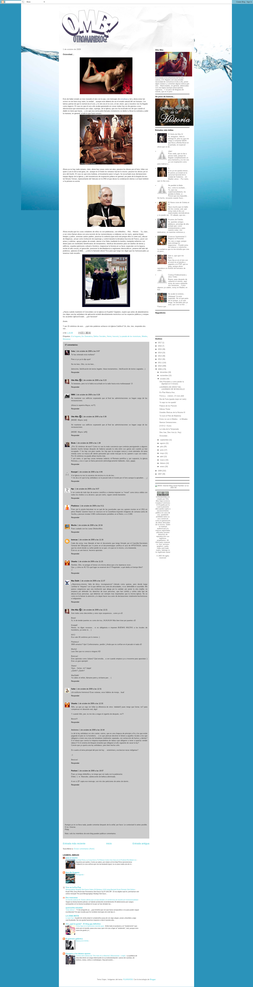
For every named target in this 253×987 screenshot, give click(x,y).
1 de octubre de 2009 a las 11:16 (90, 540)
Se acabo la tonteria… (176, 294)
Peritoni (74, 771)
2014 (160, 353)
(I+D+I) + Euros (165, 426)
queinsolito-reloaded (74, 908)
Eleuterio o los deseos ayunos (78, 954)
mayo (162, 453)
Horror (109, 336)
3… (169, 168)
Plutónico (75, 506)
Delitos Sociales (99, 336)
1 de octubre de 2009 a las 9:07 (87, 489)
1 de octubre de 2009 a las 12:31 (88, 689)
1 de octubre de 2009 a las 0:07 (88, 351)
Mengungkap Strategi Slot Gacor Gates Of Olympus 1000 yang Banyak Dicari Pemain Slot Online (100, 889)
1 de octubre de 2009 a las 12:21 (94, 610)
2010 (160, 366)
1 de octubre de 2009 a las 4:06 (90, 472)
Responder (75, 372)
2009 (160, 369)
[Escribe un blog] (82, 333)
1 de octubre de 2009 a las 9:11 (92, 506)
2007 (160, 474)
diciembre (164, 372)
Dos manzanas (72, 898)
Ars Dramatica (86, 336)
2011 (160, 363)
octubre (163, 379)
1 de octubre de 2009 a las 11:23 (90, 561)
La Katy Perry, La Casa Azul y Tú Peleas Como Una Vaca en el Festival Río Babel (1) (106, 860)
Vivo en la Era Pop (73, 887)
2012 (160, 359)
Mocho (74, 525)
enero (162, 466)
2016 (160, 346)
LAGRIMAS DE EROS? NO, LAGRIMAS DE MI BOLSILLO (172, 388)
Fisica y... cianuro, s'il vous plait (171, 396)
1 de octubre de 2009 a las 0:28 (88, 395)
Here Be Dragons (72, 873)
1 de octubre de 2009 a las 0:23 (94, 380)
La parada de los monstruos (130, 336)
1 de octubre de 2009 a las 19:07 (90, 771)
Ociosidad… (164, 436)
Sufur (73, 689)
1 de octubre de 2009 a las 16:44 (91, 730)
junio (162, 450)
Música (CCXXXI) (82, 941)
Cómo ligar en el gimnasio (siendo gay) (90, 926)
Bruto (73, 443)
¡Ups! (170, 151)
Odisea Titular (164, 409)
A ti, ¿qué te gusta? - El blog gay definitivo (83, 924)
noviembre (164, 375)
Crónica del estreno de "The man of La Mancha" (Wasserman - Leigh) (101, 956)
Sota (73, 351)
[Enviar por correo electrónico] (79, 333)
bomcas (74, 540)
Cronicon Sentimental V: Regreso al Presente (177, 238)
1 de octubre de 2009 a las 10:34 (90, 525)
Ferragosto (80, 875)
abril (162, 457)
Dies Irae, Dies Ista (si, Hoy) (170, 432)
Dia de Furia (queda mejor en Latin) (172, 399)
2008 (160, 471)
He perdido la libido (175, 185)
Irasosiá (115, 336)
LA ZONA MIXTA (72, 916)
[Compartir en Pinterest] (89, 333)
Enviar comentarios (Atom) (84, 849)
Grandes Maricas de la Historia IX (172, 412)
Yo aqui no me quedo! (167, 402)
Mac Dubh (75, 581)
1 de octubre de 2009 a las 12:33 (90, 703)
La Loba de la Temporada (169, 429)
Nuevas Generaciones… (168, 422)
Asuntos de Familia (175, 220)
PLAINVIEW (128, 979)
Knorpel (74, 472)
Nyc (72, 489)
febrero (163, 463)
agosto (163, 443)
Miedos (144, 336)
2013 (160, 356)
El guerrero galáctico (74, 939)
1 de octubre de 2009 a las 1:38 (88, 443)
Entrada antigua (141, 843)
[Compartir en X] (84, 333)
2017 (160, 343)
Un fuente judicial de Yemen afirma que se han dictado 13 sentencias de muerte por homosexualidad (102, 900)
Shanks (74, 561)
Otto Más (74, 380)
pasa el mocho (72, 858)
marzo (162, 460)
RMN (73, 395)
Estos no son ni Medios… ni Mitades (173, 419)
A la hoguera (76, 336)
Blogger (152, 979)
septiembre (164, 440)
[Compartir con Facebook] (87, 333)
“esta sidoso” (70, 910)
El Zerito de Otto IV (175, 134)
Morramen (66, 339)
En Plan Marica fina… (167, 392)
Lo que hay (70, 918)
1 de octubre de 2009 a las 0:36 (94, 417)
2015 (160, 349)
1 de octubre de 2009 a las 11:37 (92, 581)
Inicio (109, 843)
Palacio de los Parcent (168, 406)
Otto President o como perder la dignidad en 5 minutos (171, 383)
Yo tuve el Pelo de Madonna (170, 416)
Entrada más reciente (74, 843)
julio (162, 447)
